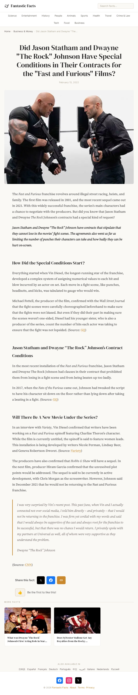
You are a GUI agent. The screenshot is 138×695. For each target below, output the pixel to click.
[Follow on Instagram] (69, 680)
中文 (75, 669)
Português (65, 669)
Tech (56, 23)
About (73, 687)
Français (42, 669)
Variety (76, 451)
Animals (71, 15)
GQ (83, 330)
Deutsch (53, 669)
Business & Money (23, 31)
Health (96, 15)
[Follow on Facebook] (59, 680)
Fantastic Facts (60, 687)
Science (12, 15)
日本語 (22, 669)
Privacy (90, 687)
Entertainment (29, 15)
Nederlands (103, 669)
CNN (28, 565)
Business (79, 23)
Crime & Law (123, 15)
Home (7, 31)
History (46, 15)
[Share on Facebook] (51, 580)
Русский (115, 669)
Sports (84, 15)
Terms (81, 687)
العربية (82, 669)
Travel (108, 15)
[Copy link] (61, 580)
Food (67, 23)
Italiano (91, 669)
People (58, 15)
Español (31, 669)
